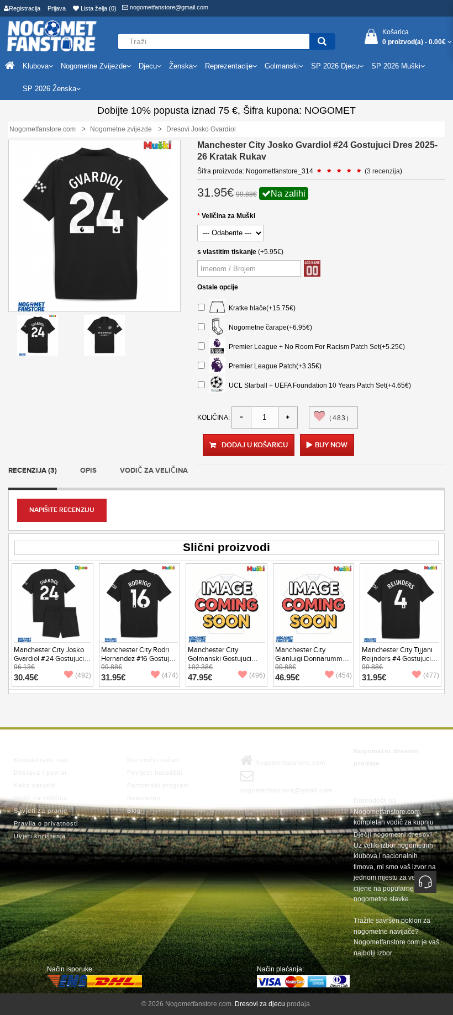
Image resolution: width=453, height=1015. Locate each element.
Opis (88, 470)
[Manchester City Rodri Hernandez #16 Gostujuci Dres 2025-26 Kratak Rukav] (139, 603)
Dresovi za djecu (260, 1004)
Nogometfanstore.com (289, 762)
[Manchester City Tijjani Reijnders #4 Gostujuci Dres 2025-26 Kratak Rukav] (400, 603)
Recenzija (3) (32, 470)
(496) (257, 675)
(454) (344, 675)
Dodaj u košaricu (255, 445)
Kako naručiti (35, 785)
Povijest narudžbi (154, 772)
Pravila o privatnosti (46, 823)
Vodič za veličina (154, 470)
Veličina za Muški (228, 216)
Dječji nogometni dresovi (393, 834)
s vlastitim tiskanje (226, 252)
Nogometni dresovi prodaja (386, 757)
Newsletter (144, 798)
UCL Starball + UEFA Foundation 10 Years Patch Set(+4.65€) (318, 385)
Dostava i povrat (40, 772)
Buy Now (331, 445)
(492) (83, 675)
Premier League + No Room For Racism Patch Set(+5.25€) (315, 346)
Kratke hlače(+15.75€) (260, 307)
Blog (134, 810)
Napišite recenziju (61, 510)
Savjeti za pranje (40, 810)
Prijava (57, 8)
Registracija (24, 8)
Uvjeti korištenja (40, 836)
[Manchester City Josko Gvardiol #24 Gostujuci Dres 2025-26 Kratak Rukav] (37, 335)
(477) (431, 675)
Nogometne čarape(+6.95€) (268, 327)
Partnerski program (158, 785)
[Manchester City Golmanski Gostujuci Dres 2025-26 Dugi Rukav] (226, 603)
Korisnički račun (153, 760)
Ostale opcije (217, 287)
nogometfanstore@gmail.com (168, 7)
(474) (170, 675)
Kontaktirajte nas (41, 760)
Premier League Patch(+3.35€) (273, 365)
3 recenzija (383, 171)
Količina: (213, 417)
